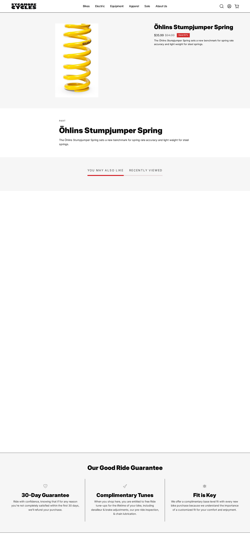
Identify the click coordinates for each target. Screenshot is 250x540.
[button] (221, 6)
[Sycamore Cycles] (24, 6)
